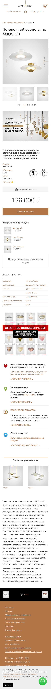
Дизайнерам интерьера (15, 619)
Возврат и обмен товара (15, 640)
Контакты (9, 607)
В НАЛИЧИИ (28, 395)
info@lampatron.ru (37, 12)
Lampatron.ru (12, 658)
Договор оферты (12, 644)
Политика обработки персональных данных (23, 652)
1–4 (24, 105)
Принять (7, 685)
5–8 (28, 105)
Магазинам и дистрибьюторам (18, 615)
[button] (7, 61)
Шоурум (8, 611)
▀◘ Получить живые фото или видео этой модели (25, 261)
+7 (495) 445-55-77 (14, 12)
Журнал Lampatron (13, 630)
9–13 (34, 105)
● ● (25, 445)
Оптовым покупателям (14, 622)
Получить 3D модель (27, 189)
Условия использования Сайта (18, 648)
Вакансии (9, 626)
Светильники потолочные (14, 23)
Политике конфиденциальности (15, 674)
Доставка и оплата (13, 636)
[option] (25, 61)
